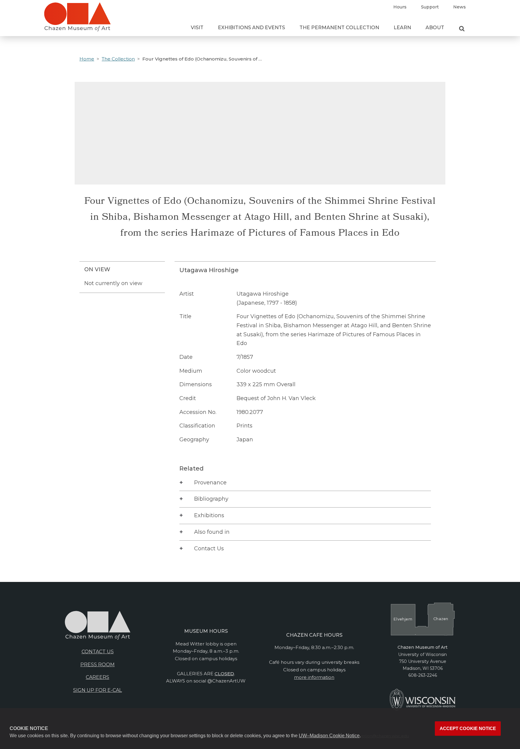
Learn (402, 27)
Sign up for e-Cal (97, 690)
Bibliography (211, 499)
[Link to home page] (77, 19)
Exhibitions (209, 515)
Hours (400, 7)
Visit (197, 27)
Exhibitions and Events (251, 27)
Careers (97, 677)
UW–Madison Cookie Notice (329, 735)
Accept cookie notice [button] (468, 728)
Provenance (210, 482)
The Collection (118, 59)
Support (430, 7)
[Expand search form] (462, 29)
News (459, 7)
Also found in (212, 532)
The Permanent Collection (339, 27)
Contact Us (209, 548)
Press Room (97, 664)
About (435, 27)
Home (86, 59)
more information (314, 677)
